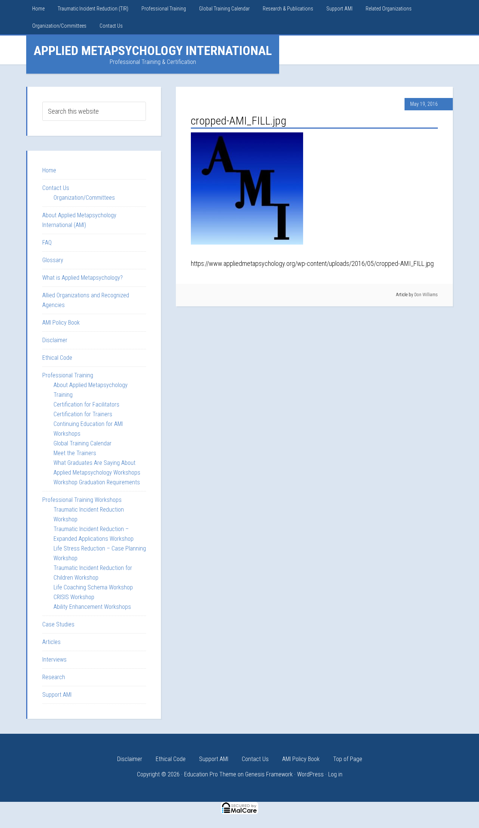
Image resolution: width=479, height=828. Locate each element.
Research (53, 677)
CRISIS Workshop (74, 597)
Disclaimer (54, 340)
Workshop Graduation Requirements (97, 482)
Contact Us (55, 187)
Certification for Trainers (83, 414)
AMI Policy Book (61, 322)
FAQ (47, 242)
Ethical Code (57, 357)
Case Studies (58, 624)
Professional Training (67, 375)
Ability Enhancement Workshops (92, 606)
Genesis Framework (269, 774)
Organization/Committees (84, 197)
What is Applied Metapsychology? (82, 277)
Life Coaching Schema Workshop (93, 587)
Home (49, 170)
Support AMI (56, 694)
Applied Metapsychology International (153, 50)
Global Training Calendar (83, 443)
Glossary (52, 260)
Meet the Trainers (75, 453)
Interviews (54, 659)
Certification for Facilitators (86, 404)
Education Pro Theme (210, 774)
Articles (51, 641)
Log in (335, 774)
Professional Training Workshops (82, 499)
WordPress (310, 774)
